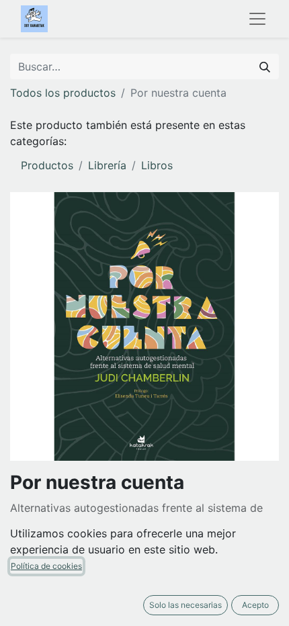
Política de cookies (46, 566)
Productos (47, 165)
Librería (107, 165)
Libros (157, 165)
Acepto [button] (255, 605)
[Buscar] (265, 66)
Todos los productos (63, 92)
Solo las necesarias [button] (185, 605)
